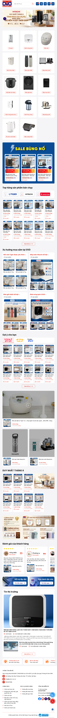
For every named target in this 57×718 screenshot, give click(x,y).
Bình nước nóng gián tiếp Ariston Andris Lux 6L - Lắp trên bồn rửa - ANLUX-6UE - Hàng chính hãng (28, 375)
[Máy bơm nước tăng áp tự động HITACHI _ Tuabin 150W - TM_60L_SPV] (39, 225)
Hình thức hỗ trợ (8, 705)
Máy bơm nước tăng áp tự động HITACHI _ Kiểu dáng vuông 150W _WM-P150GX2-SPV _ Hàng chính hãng (44, 175)
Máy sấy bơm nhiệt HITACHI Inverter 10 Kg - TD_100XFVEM (11, 175)
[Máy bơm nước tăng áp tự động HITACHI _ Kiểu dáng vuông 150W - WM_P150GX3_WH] (49, 225)
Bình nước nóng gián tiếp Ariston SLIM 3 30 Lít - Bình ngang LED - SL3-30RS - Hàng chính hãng (39, 355)
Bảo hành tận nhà (45, 579)
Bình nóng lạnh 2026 (37, 294)
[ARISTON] (45, 194)
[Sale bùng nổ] (28, 148)
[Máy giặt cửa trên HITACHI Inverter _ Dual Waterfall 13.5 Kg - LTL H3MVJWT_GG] (49, 204)
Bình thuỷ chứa (28, 114)
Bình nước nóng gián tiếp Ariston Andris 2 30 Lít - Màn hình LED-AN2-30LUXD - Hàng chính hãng (49, 355)
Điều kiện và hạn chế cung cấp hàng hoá (11, 698)
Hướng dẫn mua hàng (27, 689)
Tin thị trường (11, 591)
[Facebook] (39, 698)
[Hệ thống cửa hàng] (41, 4)
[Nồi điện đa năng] (11, 83)
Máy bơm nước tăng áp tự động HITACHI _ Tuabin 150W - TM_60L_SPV (39, 231)
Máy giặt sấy (28, 92)
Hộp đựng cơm (46, 114)
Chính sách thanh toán (9, 707)
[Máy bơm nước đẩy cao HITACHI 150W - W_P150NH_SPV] (28, 225)
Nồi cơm (46, 48)
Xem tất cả (27, 244)
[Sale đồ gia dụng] (44, 481)
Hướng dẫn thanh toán (27, 691)
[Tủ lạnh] (11, 39)
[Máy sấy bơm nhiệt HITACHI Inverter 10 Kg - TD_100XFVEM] (12, 161)
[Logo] (7, 3)
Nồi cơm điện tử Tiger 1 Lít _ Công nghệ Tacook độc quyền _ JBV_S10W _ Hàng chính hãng (8, 272)
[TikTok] (49, 698)
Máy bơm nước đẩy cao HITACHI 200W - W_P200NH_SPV (18, 231)
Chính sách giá (8, 695)
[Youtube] (46, 698)
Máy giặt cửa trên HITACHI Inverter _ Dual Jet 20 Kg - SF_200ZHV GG (39, 210)
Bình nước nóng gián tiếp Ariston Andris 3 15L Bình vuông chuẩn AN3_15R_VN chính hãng (18, 504)
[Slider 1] (28, 18)
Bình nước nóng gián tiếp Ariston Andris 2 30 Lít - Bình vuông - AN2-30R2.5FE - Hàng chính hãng (28, 355)
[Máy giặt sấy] (28, 83)
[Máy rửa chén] (46, 83)
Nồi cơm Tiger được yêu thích (14, 255)
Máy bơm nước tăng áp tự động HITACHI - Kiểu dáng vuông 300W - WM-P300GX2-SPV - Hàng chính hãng (28, 175)
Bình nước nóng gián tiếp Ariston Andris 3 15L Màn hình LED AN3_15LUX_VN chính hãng (28, 484)
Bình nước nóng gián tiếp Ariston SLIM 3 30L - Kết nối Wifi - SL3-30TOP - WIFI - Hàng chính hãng (39, 375)
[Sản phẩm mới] (12, 527)
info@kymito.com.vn (10, 679)
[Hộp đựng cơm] (46, 105)
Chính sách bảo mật (9, 689)
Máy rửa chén (46, 92)
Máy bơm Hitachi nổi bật (39, 255)
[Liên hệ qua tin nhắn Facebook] (52, 709)
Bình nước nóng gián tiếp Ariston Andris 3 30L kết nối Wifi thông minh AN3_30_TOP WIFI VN (7, 375)
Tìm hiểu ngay (19, 583)
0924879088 (8, 682)
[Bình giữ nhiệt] (28, 61)
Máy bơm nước (46, 70)
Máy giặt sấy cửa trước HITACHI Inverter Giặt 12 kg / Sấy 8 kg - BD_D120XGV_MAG (7, 231)
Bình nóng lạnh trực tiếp (11, 115)
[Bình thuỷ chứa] (28, 105)
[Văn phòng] (38, 521)
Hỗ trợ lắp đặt (20, 579)
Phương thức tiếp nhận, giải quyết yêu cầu (11, 692)
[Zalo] (42, 698)
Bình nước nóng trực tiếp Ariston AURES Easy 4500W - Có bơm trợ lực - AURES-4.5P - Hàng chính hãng (18, 355)
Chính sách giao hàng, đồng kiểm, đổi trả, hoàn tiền (11, 702)
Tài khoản (45, 4)
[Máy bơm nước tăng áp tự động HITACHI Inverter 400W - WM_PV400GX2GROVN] (41, 286)
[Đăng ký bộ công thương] (43, 715)
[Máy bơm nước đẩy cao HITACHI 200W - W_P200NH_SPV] (18, 225)
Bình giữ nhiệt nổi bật (11, 294)
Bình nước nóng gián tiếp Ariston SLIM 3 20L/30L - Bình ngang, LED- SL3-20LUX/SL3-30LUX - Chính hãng (7, 355)
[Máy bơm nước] (46, 61)
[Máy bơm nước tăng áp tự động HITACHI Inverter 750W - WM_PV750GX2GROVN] (50, 286)
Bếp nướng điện (28, 136)
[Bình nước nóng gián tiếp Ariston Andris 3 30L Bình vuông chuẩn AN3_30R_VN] (39, 498)
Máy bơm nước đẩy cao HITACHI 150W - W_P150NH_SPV (28, 231)
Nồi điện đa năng (10, 92)
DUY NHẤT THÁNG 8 (13, 470)
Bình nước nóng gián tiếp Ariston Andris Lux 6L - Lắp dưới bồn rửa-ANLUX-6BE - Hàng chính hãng (49, 375)
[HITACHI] (29, 194)
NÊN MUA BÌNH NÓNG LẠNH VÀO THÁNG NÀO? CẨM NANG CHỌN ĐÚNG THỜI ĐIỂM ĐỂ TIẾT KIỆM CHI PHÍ (28, 630)
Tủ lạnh (11, 48)
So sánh (9, 180)
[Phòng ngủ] (46, 534)
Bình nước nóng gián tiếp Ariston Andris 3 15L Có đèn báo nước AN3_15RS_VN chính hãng (18, 484)
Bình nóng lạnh (28, 48)
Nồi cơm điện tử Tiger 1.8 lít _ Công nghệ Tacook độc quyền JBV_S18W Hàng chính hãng (8, 288)
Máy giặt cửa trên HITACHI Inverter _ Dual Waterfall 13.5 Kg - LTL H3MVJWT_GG (49, 210)
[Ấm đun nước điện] (11, 127)
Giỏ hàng (49, 4)
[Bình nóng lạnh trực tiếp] (11, 105)
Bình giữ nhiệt (28, 70)
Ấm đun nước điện (10, 136)
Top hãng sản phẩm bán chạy (18, 187)
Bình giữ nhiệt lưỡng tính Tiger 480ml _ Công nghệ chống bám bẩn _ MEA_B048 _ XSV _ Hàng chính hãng (19, 459)
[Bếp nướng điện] (28, 127)
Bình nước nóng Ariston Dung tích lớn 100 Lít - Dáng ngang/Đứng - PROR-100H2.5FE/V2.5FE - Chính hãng (18, 375)
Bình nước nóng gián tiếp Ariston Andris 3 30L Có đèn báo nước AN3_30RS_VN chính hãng (28, 504)
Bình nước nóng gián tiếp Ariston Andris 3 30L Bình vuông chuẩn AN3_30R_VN (39, 504)
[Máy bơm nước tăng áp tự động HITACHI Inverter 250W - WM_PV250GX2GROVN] (42, 271)
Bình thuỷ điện (10, 70)
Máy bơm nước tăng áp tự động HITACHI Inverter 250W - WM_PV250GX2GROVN (46, 459)
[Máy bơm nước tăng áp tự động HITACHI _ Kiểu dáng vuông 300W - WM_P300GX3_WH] (7, 568)
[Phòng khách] (30, 534)
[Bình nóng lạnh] (28, 39)
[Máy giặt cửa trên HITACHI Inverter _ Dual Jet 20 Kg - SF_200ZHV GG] (39, 204)
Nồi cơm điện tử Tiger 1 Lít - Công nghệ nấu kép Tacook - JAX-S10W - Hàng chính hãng (21, 272)
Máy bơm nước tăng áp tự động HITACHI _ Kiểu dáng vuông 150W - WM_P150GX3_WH (49, 231)
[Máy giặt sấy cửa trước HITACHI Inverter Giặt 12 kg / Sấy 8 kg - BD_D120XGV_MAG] (7, 225)
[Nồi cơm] (46, 39)
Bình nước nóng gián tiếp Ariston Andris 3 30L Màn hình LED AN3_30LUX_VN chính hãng (7, 504)
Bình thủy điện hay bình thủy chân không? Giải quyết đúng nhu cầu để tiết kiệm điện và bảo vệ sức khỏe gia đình (36, 643)
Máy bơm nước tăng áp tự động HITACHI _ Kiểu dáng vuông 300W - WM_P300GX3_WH (17, 566)
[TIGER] (13, 194)
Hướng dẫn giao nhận (27, 694)
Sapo (36, 715)
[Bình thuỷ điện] (11, 61)
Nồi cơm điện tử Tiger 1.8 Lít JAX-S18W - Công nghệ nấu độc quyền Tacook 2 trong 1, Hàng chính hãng (21, 288)
